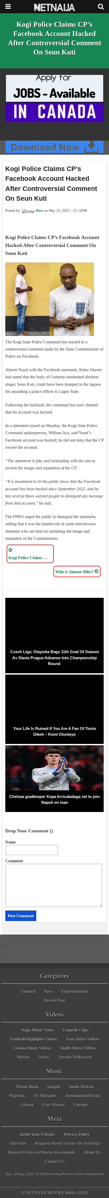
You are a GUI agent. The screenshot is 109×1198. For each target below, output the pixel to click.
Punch (67, 1174)
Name (10, 842)
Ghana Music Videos (32, 1048)
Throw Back (27, 1086)
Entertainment (74, 991)
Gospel (53, 1086)
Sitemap (55, 1174)
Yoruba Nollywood (75, 1057)
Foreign (81, 1104)
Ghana (27, 1104)
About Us (92, 1152)
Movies (23, 1057)
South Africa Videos (78, 1048)
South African (81, 1086)
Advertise (17, 1143)
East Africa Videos (82, 1039)
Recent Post (54, 1000)
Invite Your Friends (37, 1134)
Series (44, 1057)
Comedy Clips (75, 1030)
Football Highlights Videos (33, 1039)
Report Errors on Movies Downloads (41, 1152)
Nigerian (17, 1095)
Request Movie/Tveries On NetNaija (67, 1143)
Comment (14, 861)
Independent (94, 1174)
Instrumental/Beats (83, 1095)
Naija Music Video (37, 1030)
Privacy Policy (76, 1134)
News (48, 991)
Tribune (78, 1174)
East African (53, 1104)
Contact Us (54, 1161)
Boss (39, 211)
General (28, 991)
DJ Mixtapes (45, 1095)
